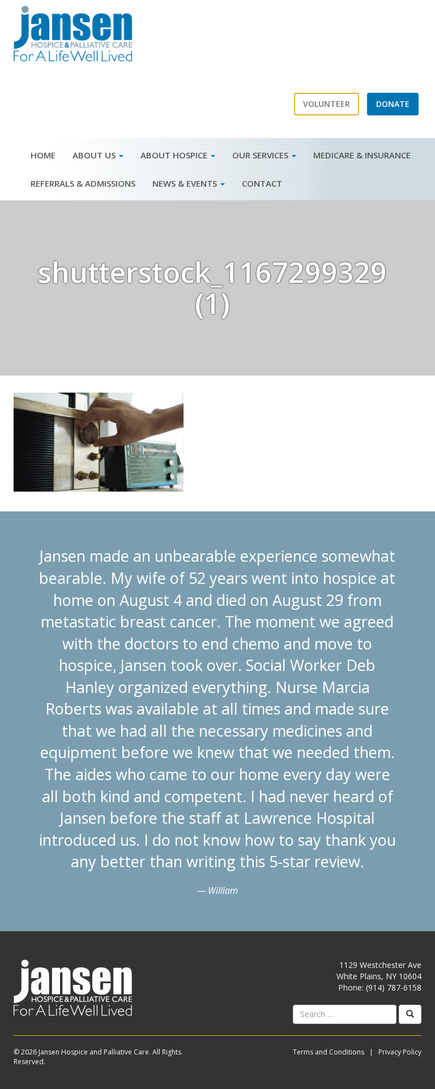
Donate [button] (393, 103)
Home (43, 155)
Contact (262, 183)
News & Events (185, 183)
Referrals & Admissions (83, 183)
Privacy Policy (399, 1052)
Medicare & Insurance (362, 155)
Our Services (261, 155)
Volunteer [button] (326, 103)
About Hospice (175, 155)
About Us (95, 155)
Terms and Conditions (328, 1052)
